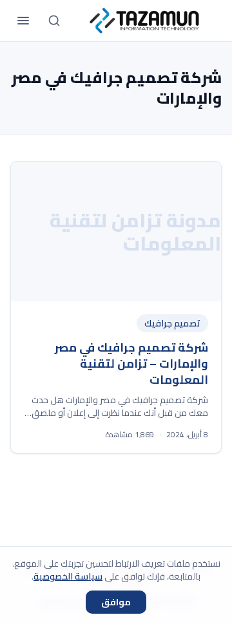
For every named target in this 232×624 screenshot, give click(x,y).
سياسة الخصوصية (68, 576)
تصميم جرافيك (172, 323)
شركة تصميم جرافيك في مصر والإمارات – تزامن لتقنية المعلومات (131, 363)
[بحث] (54, 20)
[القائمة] (23, 20)
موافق (116, 602)
